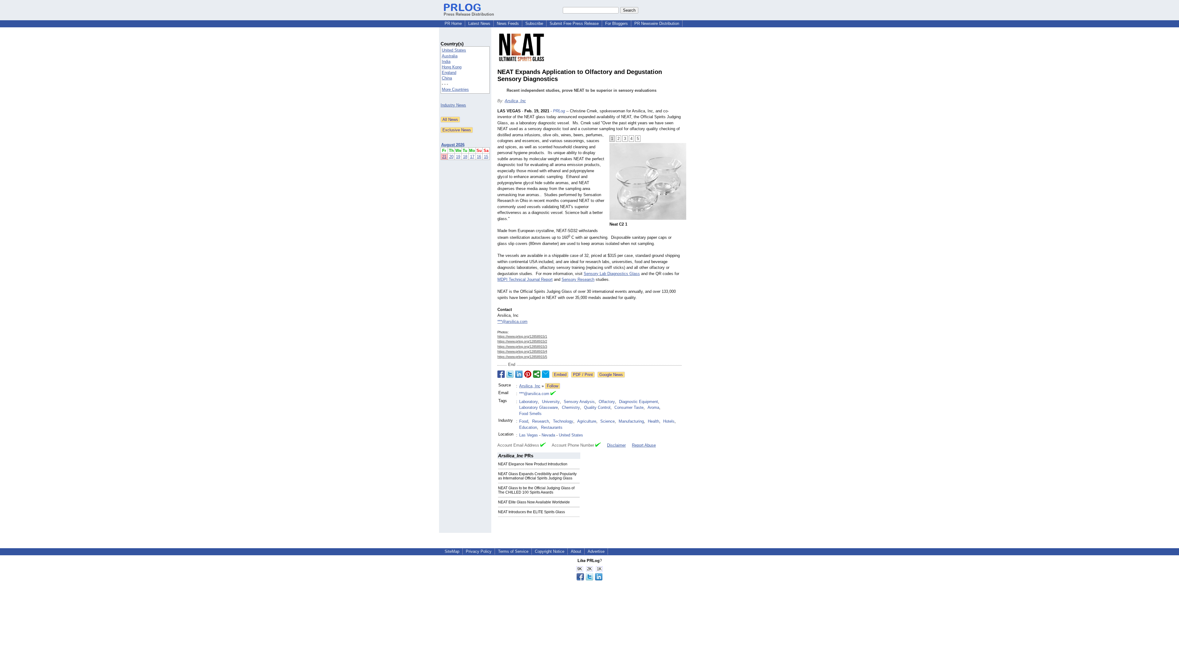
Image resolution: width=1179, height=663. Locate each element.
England (449, 72)
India (446, 61)
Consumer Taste (629, 407)
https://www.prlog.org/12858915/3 (522, 346)
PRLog (559, 111)
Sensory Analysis (579, 401)
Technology (563, 421)
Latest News (479, 23)
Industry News (453, 105)
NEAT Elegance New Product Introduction (532, 464)
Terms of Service (513, 551)
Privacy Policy (479, 551)
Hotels (669, 421)
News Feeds (508, 23)
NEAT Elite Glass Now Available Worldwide (534, 502)
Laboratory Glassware (538, 407)
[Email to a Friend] (545, 374)
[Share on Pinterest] (527, 374)
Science (607, 421)
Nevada (548, 435)
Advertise (596, 551)
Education (528, 427)
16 (479, 156)
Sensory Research (578, 279)
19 (458, 156)
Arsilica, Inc (515, 101)
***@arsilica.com (512, 321)
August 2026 (453, 144)
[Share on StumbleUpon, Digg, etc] (536, 374)
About (576, 551)
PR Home (453, 23)
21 (444, 156)
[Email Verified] (553, 394)
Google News (611, 374)
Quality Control (597, 407)
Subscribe (534, 23)
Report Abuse (644, 445)
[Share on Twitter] (510, 374)
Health (653, 421)
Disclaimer (616, 445)
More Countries (455, 89)
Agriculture (586, 421)
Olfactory (607, 401)
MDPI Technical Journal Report (525, 279)
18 (465, 156)
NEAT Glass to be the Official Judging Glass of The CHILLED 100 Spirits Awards (536, 490)
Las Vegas (528, 435)
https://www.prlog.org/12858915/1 (522, 336)
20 (451, 156)
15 (486, 156)
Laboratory (528, 401)
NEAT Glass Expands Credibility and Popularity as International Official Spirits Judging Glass (537, 476)
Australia (449, 56)
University (551, 401)
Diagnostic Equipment (638, 401)
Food (523, 421)
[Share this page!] (589, 579)
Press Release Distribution (469, 14)
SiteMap (452, 551)
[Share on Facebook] (501, 374)
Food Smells (530, 413)
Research (540, 421)
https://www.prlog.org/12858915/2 (522, 341)
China (447, 78)
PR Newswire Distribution (656, 23)
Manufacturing (631, 421)
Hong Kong (451, 67)
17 (472, 156)
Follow (552, 386)
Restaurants (551, 427)
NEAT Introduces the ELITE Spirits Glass (531, 512)
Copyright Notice (549, 551)
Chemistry (571, 407)
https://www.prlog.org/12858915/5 (522, 357)
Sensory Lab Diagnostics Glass (612, 273)
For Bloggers (616, 23)
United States (454, 50)
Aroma (653, 407)
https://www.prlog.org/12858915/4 (522, 351)
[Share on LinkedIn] (519, 374)
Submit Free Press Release (574, 23)
